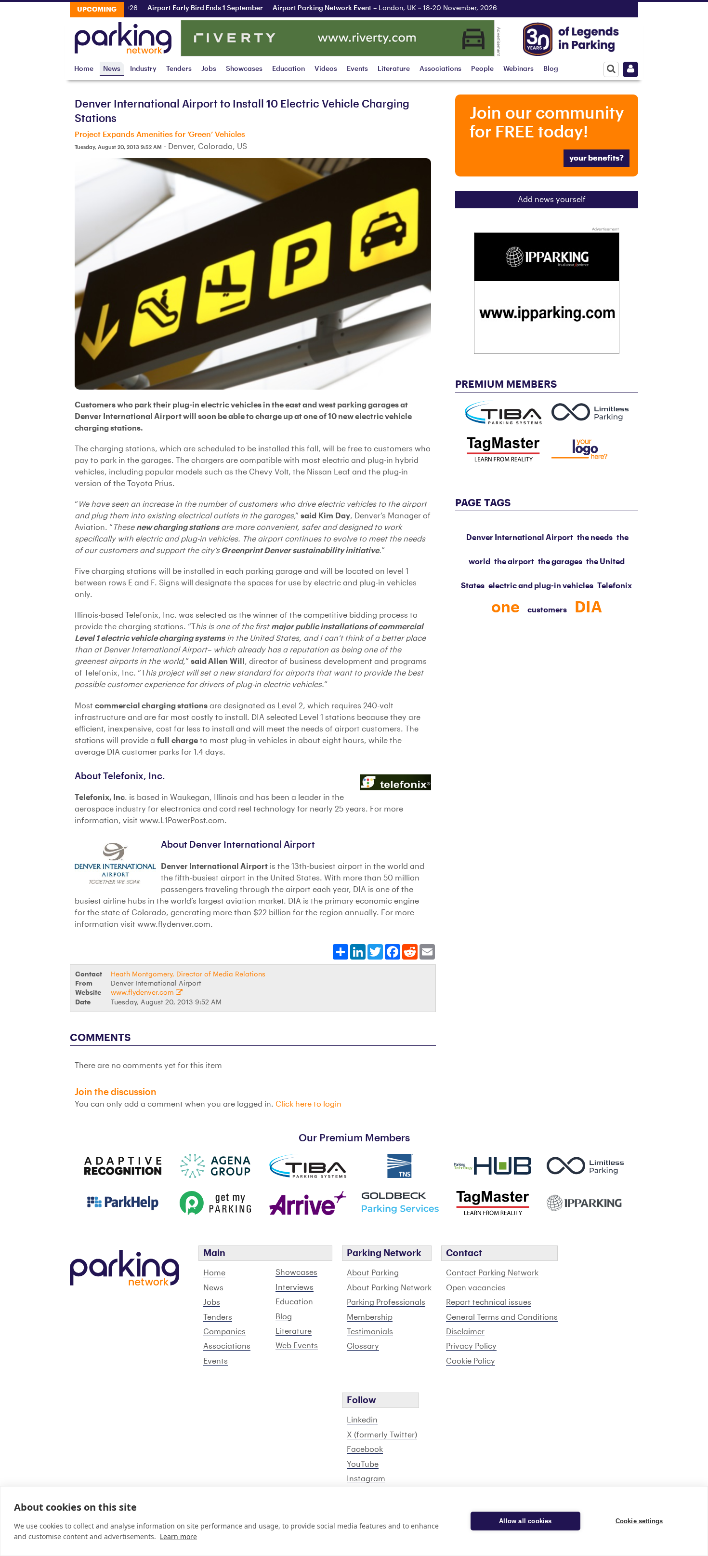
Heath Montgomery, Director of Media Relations (188, 974)
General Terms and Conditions (502, 1317)
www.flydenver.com (143, 992)
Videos (326, 68)
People (482, 68)
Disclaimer (465, 1332)
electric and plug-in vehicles (540, 586)
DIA (588, 607)
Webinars (518, 68)
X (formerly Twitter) (382, 1435)
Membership (370, 1317)
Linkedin (362, 1420)
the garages (560, 562)
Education (288, 68)
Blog (550, 68)
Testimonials (370, 1332)
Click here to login (308, 1104)
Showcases (244, 68)
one (505, 607)
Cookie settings (639, 1521)
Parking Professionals (386, 1302)
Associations (440, 68)
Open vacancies (476, 1288)
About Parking (373, 1273)
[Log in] (630, 69)
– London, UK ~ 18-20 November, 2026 (363, 8)
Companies (224, 1332)
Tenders (179, 68)
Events (357, 68)
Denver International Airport (519, 537)
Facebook (365, 1449)
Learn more (178, 1536)
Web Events (296, 1346)
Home (83, 68)
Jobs (208, 68)
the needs (595, 537)
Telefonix (614, 586)
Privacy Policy (471, 1346)
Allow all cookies (525, 1521)
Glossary (363, 1346)
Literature (394, 68)
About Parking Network (389, 1288)
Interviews (294, 1287)
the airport (514, 562)
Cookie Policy (470, 1361)
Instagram (366, 1479)
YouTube (363, 1464)
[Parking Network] (123, 35)
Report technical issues (488, 1302)
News (111, 68)
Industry (143, 68)
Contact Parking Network (492, 1273)
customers (547, 610)
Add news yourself (552, 199)
